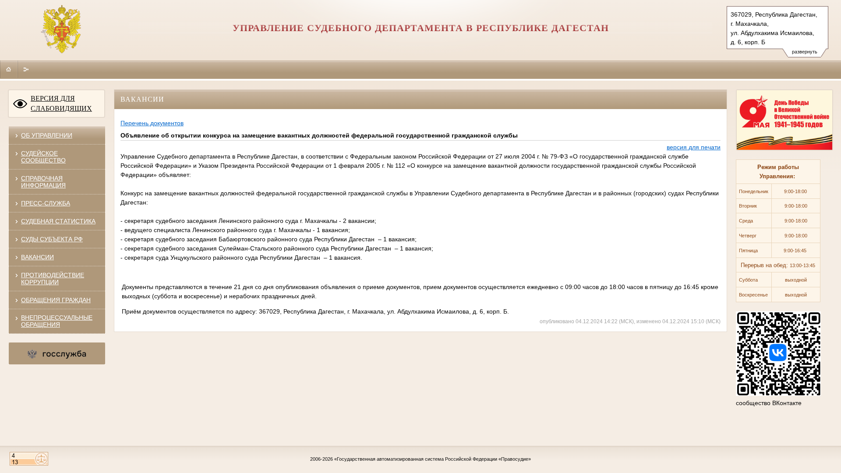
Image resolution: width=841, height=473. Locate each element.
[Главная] (9, 69)
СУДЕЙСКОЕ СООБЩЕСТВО (43, 157)
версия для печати (694, 147)
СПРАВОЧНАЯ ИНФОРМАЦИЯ (43, 182)
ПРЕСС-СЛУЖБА (45, 203)
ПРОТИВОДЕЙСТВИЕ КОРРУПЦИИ (52, 279)
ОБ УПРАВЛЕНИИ (46, 135)
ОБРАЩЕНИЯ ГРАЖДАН (56, 300)
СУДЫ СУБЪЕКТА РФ (52, 239)
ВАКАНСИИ (37, 257)
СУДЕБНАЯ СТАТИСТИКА (58, 221)
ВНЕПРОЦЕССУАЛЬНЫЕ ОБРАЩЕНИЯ (56, 321)
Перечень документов (152, 123)
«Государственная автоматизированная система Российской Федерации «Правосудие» (432, 459)
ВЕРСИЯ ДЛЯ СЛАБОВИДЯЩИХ (61, 103)
